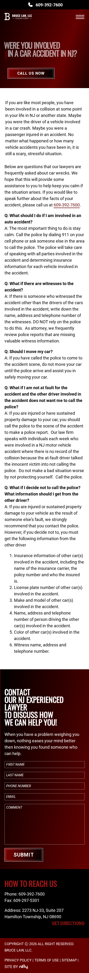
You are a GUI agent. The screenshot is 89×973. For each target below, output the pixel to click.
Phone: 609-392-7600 (25, 894)
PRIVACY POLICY (18, 960)
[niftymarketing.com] (23, 967)
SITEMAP (69, 960)
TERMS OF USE (46, 960)
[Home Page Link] (18, 22)
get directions (68, 923)
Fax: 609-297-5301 (22, 900)
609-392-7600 (49, 4)
